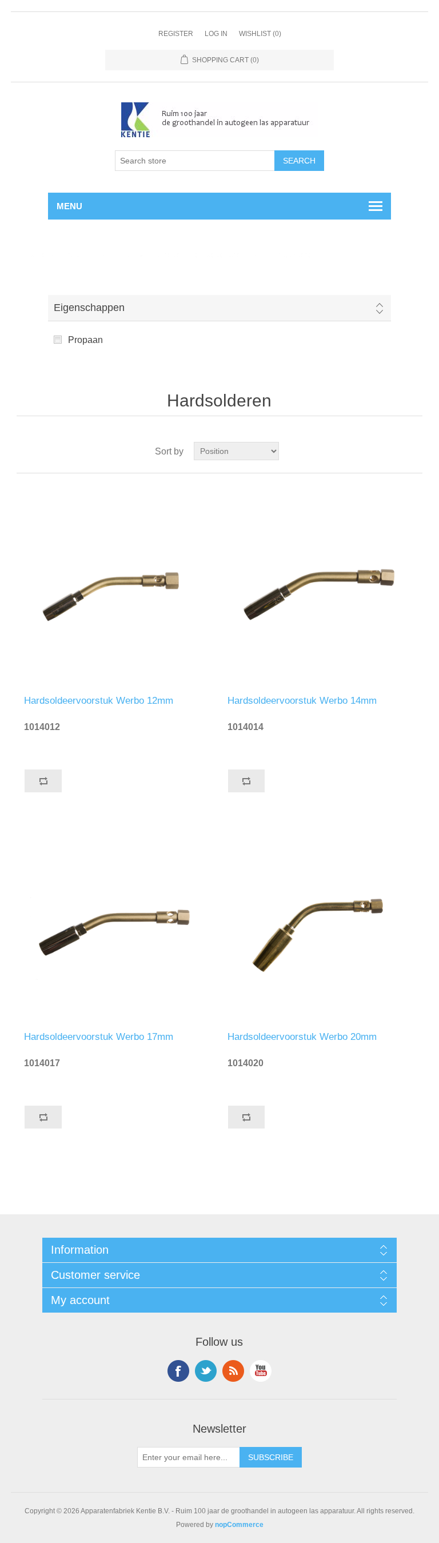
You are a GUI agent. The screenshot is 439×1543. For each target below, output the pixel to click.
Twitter (206, 1371)
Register (175, 34)
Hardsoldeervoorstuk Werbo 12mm (98, 700)
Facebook (178, 1371)
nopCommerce (239, 1525)
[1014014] (321, 584)
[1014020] (321, 920)
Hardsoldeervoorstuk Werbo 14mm (302, 700)
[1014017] (117, 920)
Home (36, 254)
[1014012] (117, 584)
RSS (233, 1371)
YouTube (261, 1371)
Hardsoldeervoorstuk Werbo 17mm (98, 1036)
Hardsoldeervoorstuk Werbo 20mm (302, 1036)
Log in (216, 34)
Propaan (85, 340)
